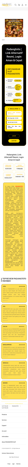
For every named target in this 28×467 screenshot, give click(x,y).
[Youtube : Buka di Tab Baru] (19, 460)
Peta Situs (18, 463)
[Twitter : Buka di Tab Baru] (12, 460)
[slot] (5, 4)
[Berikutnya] (26, 28)
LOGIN (14, 136)
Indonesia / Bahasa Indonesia (8, 453)
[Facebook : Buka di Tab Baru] (9, 460)
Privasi (9, 463)
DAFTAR (14, 141)
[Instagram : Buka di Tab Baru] (15, 460)
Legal (13, 463)
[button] (19, 4)
